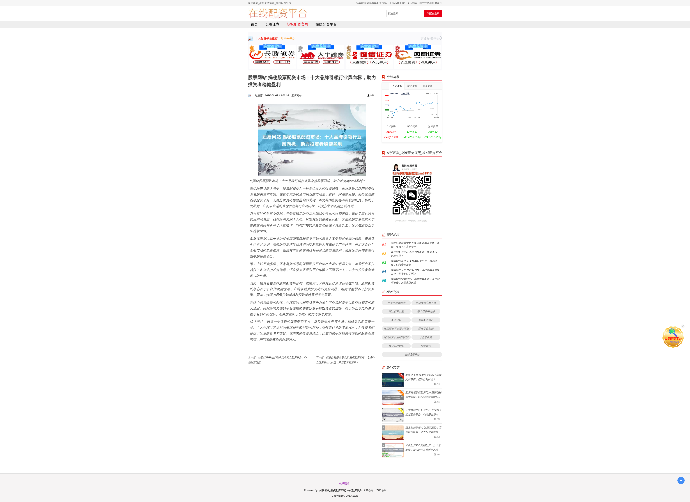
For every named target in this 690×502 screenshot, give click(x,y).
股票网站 (296, 95)
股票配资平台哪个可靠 (396, 328)
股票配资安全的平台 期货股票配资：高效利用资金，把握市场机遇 (415, 280)
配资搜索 (434, 13)
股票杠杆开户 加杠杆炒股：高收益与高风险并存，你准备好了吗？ (415, 271)
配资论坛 (396, 320)
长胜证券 (272, 24)
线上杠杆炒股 (396, 345)
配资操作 (426, 345)
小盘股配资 (426, 337)
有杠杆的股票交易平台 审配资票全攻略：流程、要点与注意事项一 (415, 244)
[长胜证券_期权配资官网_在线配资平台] (277, 13)
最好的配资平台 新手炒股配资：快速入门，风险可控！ (415, 253)
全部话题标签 (412, 354)
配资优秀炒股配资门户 (396, 337)
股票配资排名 (425, 320)
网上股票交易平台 (426, 302)
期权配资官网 (297, 24)
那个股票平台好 (426, 311)
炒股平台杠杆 (425, 328)
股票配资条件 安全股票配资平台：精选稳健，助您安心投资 (414, 262)
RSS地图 (368, 490)
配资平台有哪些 (396, 302)
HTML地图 (380, 490)
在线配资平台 (326, 24)
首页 (254, 24)
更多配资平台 (430, 38)
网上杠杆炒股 (396, 311)
